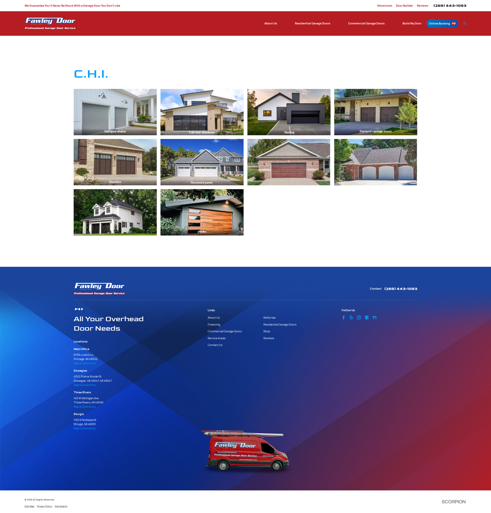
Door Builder (404, 6)
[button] (115, 112)
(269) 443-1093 (449, 5)
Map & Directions (85, 363)
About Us (214, 318)
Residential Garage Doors (280, 324)
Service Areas (217, 338)
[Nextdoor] (374, 318)
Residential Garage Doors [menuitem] (312, 23)
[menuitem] (29, 506)
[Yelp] (351, 318)
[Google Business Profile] (367, 318)
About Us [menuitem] (270, 23)
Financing (214, 324)
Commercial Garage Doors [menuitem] (366, 23)
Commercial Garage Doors (225, 331)
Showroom (384, 6)
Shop (266, 331)
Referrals (269, 318)
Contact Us (215, 345)
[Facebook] (344, 318)
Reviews (422, 6)
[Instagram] (359, 318)
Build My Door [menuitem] (412, 23)
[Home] (50, 23)
